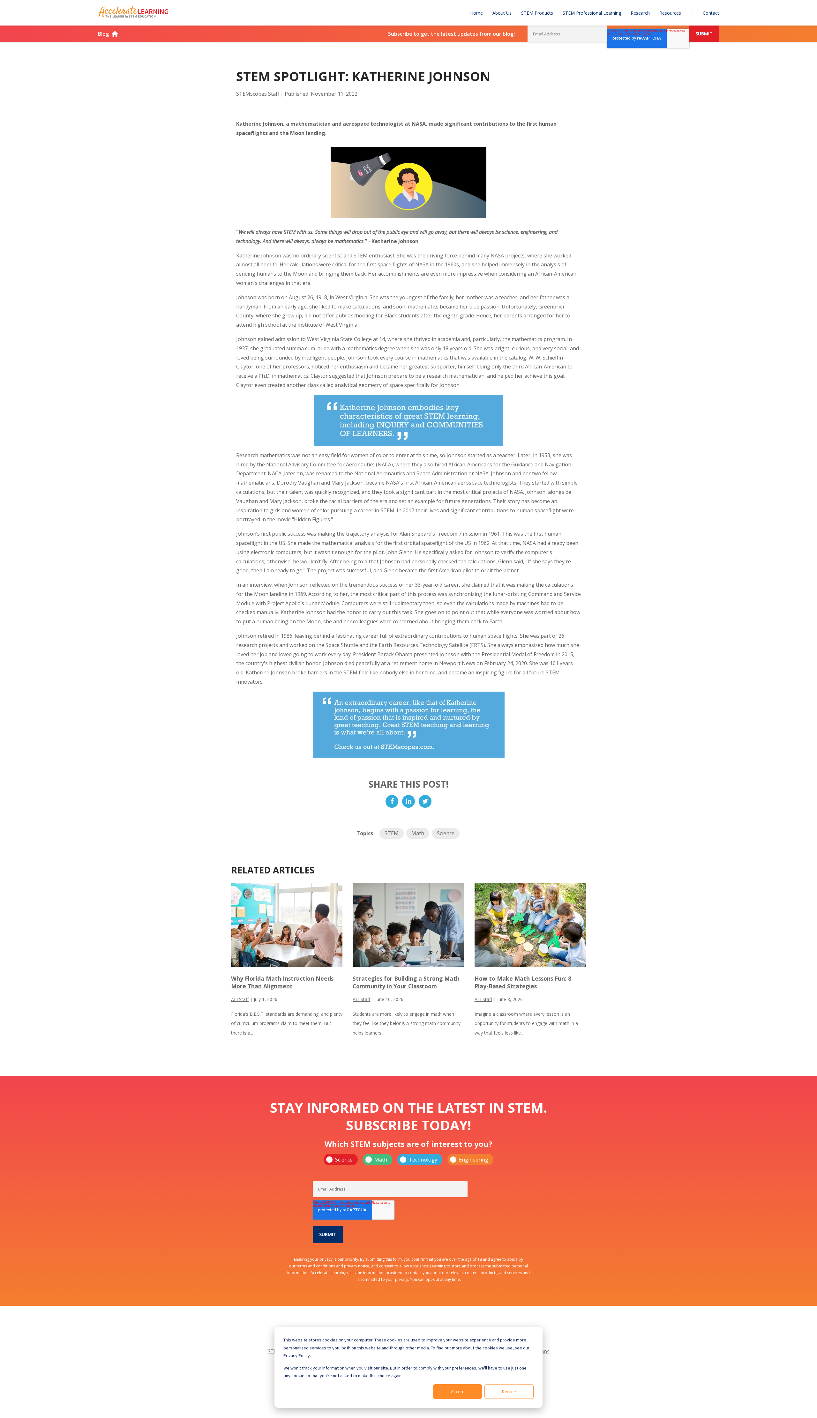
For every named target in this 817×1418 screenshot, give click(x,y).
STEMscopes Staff (257, 93)
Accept (458, 1391)
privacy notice (356, 1266)
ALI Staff (240, 999)
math (417, 833)
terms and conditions (315, 1266)
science (445, 833)
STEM (392, 833)
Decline (509, 1391)
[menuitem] (476, 13)
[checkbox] (408, 1159)
